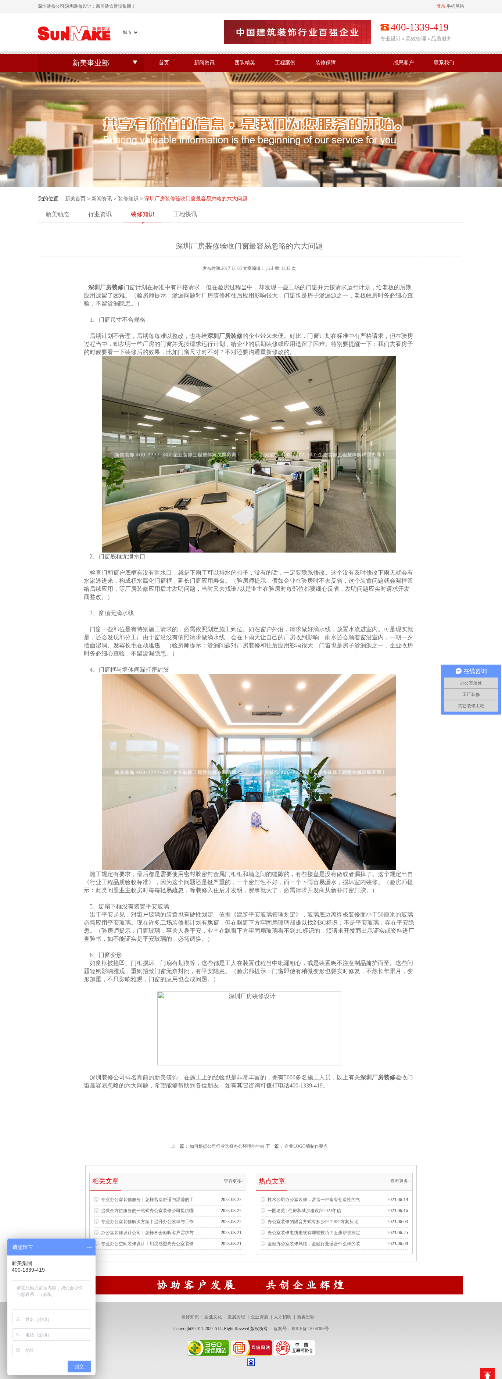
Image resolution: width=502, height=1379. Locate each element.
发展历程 (236, 1316)
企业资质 (259, 1316)
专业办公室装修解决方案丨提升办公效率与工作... (149, 1221)
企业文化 (213, 1316)
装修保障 (325, 62)
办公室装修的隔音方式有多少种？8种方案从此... (314, 1221)
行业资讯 (100, 214)
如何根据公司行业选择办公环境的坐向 (227, 1146)
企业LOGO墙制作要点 (306, 1146)
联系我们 (444, 62)
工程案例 (285, 62)
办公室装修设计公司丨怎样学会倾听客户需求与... (149, 1232)
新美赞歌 (306, 1316)
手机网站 (455, 6)
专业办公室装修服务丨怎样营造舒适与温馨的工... (149, 1199)
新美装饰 (166, 1077)
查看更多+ (234, 1181)
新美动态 (57, 214)
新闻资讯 (204, 62)
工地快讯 (185, 214)
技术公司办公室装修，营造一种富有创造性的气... (315, 1199)
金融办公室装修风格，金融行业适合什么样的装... (315, 1243)
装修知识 (128, 198)
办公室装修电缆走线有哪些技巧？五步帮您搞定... (315, 1232)
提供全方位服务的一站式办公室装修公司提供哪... (149, 1210)
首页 (164, 62)
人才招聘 (282, 1316)
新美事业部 (90, 63)
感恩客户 (403, 62)
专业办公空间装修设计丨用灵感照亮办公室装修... (149, 1243)
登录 (441, 6)
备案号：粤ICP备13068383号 (301, 1328)
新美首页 (75, 198)
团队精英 (244, 62)
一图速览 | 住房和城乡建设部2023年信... (306, 1210)
